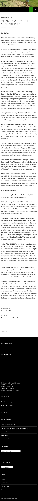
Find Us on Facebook (7, 347)
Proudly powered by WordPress (9, 498)
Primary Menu (35, 9)
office (14, 28)
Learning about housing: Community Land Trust (15, 428)
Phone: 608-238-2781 (7, 388)
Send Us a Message (6, 343)
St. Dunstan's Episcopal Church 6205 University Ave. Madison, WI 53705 (10, 384)
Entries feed (4, 483)
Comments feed (6, 486)
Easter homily (5, 439)
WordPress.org (5, 490)
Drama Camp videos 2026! (9, 424)
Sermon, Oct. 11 (6, 310)
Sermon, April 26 (6, 432)
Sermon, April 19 (6, 435)
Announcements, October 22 (9, 317)
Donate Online (5, 413)
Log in (3, 479)
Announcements (6, 17)
